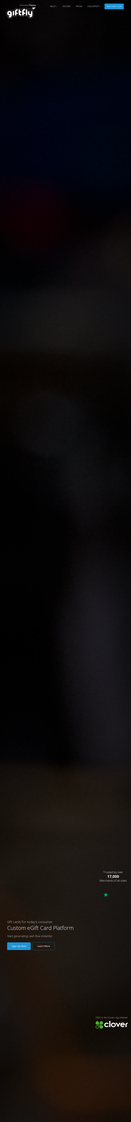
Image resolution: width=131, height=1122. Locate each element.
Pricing (79, 6)
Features (67, 6)
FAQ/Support (94, 6)
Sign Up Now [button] (19, 946)
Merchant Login (114, 6)
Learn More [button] (43, 946)
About (53, 6)
